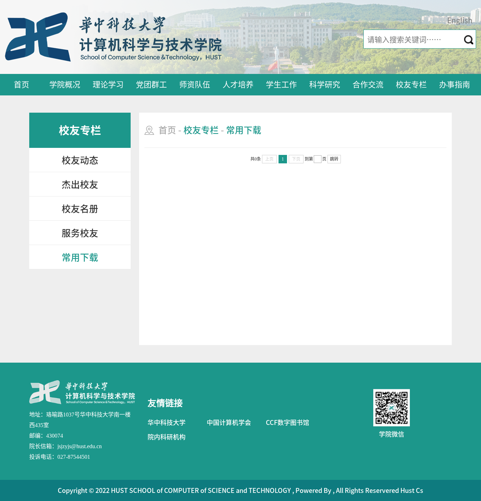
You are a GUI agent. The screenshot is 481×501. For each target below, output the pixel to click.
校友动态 (80, 160)
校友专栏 (411, 84)
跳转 (334, 159)
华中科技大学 (167, 422)
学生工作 (281, 84)
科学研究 (324, 84)
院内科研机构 (167, 437)
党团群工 (151, 84)
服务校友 (80, 233)
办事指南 (454, 84)
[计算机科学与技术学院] (113, 36)
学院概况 (64, 84)
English (460, 20)
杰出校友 (80, 184)
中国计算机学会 (229, 422)
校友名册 (80, 208)
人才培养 (238, 84)
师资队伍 (194, 84)
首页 (21, 84)
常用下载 (80, 257)
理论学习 (108, 84)
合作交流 (367, 84)
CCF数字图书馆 (287, 422)
